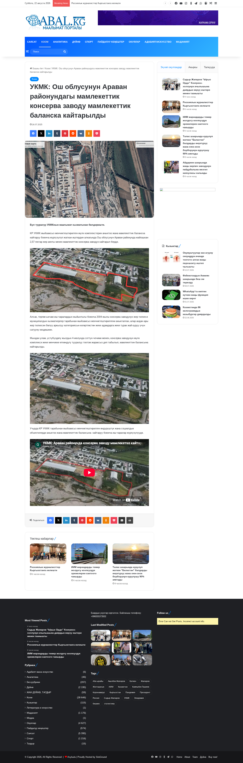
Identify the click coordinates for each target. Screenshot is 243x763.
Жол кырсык (98, 687)
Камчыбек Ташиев (140, 687)
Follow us (162, 613)
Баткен (133, 681)
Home (179, 757)
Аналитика (60, 41)
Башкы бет (37, 68)
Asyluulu (71, 757)
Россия (96, 698)
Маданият (183, 41)
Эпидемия (139, 698)
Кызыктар (32, 702)
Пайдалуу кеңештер (111, 41)
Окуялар (134, 41)
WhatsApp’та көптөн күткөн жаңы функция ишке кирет (195, 295)
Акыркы (192, 67)
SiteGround (101, 757)
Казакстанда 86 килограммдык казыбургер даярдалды (197, 311)
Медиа (30, 718)
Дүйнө (76, 41)
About (187, 757)
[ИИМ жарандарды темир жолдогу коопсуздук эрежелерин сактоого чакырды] (89, 553)
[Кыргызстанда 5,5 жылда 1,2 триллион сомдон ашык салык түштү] (100, 660)
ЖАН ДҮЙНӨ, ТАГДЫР (39, 692)
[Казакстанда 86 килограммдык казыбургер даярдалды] (171, 312)
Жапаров (145, 681)
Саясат (32, 41)
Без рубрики (33, 682)
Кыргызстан (115, 692)
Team (195, 757)
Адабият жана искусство (40, 672)
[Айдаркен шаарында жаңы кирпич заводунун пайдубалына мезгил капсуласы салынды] (171, 167)
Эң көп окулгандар (171, 67)
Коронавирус (99, 692)
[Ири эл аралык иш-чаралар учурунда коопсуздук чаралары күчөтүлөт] (121, 660)
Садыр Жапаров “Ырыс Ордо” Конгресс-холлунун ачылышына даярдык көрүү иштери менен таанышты (197, 86)
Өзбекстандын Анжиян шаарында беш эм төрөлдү (196, 279)
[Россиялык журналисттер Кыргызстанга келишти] (48, 553)
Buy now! (212, 757)
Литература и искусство (39, 708)
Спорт (89, 41)
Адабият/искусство (158, 41)
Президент (145, 692)
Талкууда (209, 67)
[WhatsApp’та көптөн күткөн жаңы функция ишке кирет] (171, 295)
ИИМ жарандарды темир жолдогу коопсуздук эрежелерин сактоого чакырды (109, 3)
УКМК (126, 698)
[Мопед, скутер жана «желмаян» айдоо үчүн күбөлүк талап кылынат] (142, 660)
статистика (109, 704)
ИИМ (111, 687)
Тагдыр (30, 743)
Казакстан (123, 687)
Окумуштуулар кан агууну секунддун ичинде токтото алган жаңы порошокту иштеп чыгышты (198, 259)
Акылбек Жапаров (116, 681)
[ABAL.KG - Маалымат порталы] (55, 22)
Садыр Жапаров (112, 698)
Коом (44, 41)
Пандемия (130, 692)
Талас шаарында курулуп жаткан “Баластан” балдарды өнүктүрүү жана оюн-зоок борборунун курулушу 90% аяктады (130, 573)
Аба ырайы (98, 681)
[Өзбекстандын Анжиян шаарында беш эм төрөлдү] (171, 280)
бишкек (96, 704)
